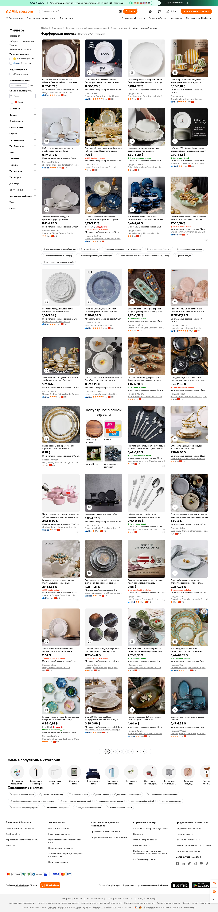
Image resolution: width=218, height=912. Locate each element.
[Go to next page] (148, 751)
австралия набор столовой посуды (61, 249)
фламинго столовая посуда (111, 801)
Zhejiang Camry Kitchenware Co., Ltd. (59, 527)
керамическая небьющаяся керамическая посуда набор (145, 256)
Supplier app (113, 885)
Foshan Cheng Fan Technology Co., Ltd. (189, 396)
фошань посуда (184, 256)
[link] (214, 884)
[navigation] (22, 390)
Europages (152, 898)
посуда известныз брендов (89, 808)
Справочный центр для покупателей (150, 828)
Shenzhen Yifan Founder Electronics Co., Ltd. (61, 165)
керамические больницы (160, 249)
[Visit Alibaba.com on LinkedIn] (183, 863)
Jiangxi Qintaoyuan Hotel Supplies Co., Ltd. (103, 593)
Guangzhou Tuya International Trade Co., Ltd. (189, 163)
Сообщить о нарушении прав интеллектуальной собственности (150, 852)
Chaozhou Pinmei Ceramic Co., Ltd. (58, 233)
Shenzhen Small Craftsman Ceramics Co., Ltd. (146, 733)
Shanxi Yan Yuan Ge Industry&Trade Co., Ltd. (146, 96)
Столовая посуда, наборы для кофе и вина (86, 28)
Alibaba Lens (21, 885)
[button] (120, 11)
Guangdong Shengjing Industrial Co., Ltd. (189, 599)
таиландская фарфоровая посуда (164, 795)
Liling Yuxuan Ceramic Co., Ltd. (56, 667)
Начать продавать (184, 834)
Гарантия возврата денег (60, 834)
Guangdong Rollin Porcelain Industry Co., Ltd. (103, 528)
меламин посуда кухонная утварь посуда (123, 249)
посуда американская (171, 801)
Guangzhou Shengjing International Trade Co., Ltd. (189, 531)
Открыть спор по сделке (145, 839)
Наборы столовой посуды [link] (144, 28)
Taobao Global (121, 898)
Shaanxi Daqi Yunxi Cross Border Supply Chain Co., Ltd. (61, 394)
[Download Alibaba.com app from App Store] (180, 885)
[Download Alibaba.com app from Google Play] (202, 885)
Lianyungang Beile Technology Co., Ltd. (60, 462)
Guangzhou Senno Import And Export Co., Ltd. (103, 96)
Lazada (109, 898)
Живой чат (138, 834)
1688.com (78, 898)
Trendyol (141, 898)
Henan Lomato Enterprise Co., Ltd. (101, 394)
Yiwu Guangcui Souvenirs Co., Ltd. (143, 599)
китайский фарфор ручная (58, 808)
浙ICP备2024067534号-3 (184, 907)
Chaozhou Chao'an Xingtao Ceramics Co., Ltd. (189, 458)
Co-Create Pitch (13, 834)
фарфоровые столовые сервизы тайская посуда (33, 801)
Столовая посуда (119, 28)
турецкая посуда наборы (23, 795)
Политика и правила (58, 862)
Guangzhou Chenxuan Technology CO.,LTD (61, 739)
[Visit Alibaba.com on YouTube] (201, 863)
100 (142, 751)
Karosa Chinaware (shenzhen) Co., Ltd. (188, 667)
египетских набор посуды (191, 249)
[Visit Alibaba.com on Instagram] (195, 863)
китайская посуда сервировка (25, 808)
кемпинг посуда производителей (77, 801)
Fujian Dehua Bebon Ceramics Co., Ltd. (103, 238)
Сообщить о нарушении (144, 859)
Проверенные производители (105, 831)
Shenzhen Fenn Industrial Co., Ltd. (186, 99)
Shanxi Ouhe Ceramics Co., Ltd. (99, 325)
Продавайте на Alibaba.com (189, 828)
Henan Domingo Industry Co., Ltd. (100, 167)
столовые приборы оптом (121, 808)
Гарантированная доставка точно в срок (64, 841)
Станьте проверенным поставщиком (193, 845)
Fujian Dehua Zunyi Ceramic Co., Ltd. (144, 667)
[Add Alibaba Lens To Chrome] (50, 885)
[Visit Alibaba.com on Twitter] (189, 863)
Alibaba (44, 28)
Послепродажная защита (60, 848)
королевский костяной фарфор (59, 256)
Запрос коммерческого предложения (109, 837)
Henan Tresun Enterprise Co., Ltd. (186, 328)
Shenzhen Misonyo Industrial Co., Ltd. (145, 396)
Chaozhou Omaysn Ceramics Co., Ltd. (188, 232)
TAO (132, 898)
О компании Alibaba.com (18, 822)
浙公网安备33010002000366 (157, 907)
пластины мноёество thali (142, 801)
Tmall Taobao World (94, 898)
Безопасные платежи (58, 828)
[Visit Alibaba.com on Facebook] (177, 863)
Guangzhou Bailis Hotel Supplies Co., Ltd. (146, 461)
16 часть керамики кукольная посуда (96, 256)
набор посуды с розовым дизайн (60, 262)
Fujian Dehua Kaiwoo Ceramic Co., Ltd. (145, 167)
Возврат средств (141, 845)
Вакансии (10, 845)
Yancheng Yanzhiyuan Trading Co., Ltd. (188, 733)
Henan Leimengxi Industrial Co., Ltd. (144, 233)
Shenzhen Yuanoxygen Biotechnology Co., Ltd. (146, 328)
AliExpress (66, 898)
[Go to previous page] (101, 751)
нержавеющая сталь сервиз (129, 795)
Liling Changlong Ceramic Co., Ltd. (58, 92)
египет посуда (102, 795)
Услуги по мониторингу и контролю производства (65, 855)
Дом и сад (57, 28)
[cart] (159, 12)
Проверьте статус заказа (188, 839)
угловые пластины (80, 795)
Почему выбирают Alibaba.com (20, 828)
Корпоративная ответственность (22, 839)
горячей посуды (91, 249)
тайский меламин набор (52, 795)
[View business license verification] (135, 907)
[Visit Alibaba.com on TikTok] (207, 863)
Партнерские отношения (188, 851)
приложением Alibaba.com (154, 885)
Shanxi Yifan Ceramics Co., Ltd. (56, 321)
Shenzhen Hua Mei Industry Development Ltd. (103, 729)
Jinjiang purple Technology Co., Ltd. (101, 667)
